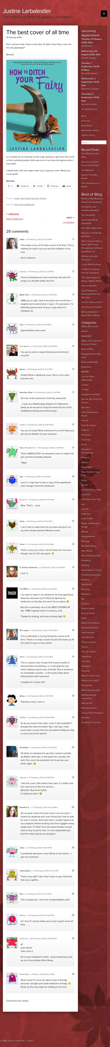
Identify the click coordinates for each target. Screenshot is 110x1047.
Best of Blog (87, 349)
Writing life (86, 703)
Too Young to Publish (91, 307)
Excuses (85, 407)
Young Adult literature (92, 713)
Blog (83, 116)
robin (22, 239)
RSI (83, 599)
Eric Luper (24, 630)
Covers (17, 198)
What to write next (90, 675)
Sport (84, 618)
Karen (22, 369)
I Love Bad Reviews (91, 264)
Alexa (22, 696)
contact (30, 1041)
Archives (85, 121)
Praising (43, 198)
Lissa (22, 521)
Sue (21, 894)
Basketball (86, 336)
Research (86, 594)
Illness (84, 485)
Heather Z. (24, 807)
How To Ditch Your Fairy (30, 198)
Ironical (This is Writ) (91, 489)
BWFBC (85, 371)
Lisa (21, 324)
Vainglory (86, 666)
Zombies (85, 717)
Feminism (86, 435)
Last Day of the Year (91, 499)
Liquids (85, 509)
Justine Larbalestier (27, 11)
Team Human (87, 632)
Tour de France (88, 651)
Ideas (84, 480)
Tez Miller (24, 589)
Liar (83, 504)
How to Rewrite (89, 285)
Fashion (85, 430)
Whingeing (86, 685)
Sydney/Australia (89, 627)
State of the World (90, 623)
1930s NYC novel (89, 326)
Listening (86, 513)
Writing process (89, 708)
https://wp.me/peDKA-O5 (24, 204)
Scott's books (88, 608)
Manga (84, 531)
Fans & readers (88, 425)
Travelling (86, 656)
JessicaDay (25, 871)
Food (84, 444)
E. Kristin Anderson (28, 567)
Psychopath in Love (91, 570)
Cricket (85, 389)
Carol (22, 544)
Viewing (85, 671)
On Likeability (88, 215)
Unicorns (85, 661)
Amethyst (24, 747)
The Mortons (87, 170)
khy (21, 476)
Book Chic (24, 295)
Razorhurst (86, 584)
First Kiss (85, 439)
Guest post (86, 467)
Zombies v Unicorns (91, 722)
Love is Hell (87, 518)
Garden (85, 462)
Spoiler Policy (88, 135)
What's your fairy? (90, 680)
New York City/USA (91, 555)
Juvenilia (85, 494)
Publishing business (91, 575)
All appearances (89, 109)
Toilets (84, 647)
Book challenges (89, 362)
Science (85, 603)
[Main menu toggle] (104, 13)
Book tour (86, 367)
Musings (85, 541)
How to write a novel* (92, 302)
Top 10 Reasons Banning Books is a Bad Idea (90, 294)
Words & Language (90, 690)
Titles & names (88, 642)
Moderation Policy (90, 130)
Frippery (85, 457)
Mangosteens (88, 536)
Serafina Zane (26, 392)
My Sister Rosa (88, 546)
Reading (85, 589)
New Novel (86, 551)
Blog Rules (86, 125)
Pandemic (86, 560)
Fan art (84, 420)
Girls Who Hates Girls (91, 228)
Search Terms (88, 613)
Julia (22, 848)
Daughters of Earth (90, 394)
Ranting (85, 579)
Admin (84, 331)
